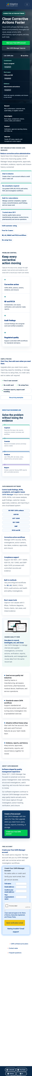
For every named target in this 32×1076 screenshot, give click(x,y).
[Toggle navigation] (27, 4)
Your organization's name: (9, 897)
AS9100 (16, 514)
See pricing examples (16, 397)
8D (8, 585)
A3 (11, 585)
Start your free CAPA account (16, 43)
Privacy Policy (11, 917)
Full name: (8, 883)
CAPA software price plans (19, 944)
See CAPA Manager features (16, 48)
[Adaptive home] (12, 5)
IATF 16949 (16, 518)
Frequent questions (15, 953)
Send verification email (14, 923)
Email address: (9, 887)
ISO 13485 (16, 522)
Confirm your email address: (9, 891)
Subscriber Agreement (18, 915)
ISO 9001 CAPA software (16, 510)
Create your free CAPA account (13, 833)
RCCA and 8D (16, 530)
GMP (16, 526)
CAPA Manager (7, 494)
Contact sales (13, 948)
